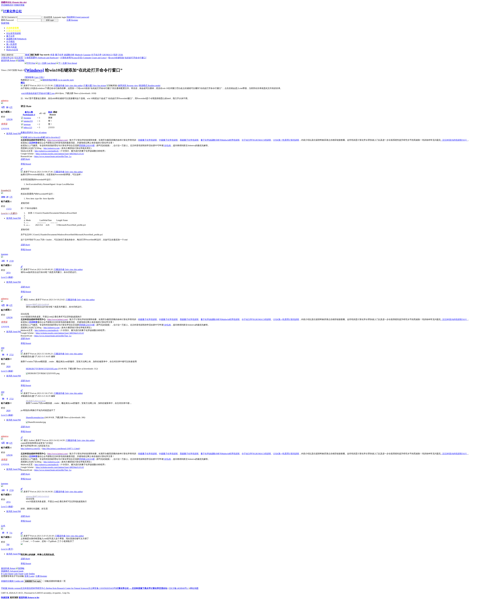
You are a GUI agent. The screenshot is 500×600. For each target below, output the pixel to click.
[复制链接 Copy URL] (34, 77)
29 (7, 197)
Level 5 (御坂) (7, 277)
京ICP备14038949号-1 (179, 588)
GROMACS (107, 55)
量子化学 (10, 36)
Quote (20, 574)
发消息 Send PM (13, 133)
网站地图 (194, 588)
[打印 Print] (30, 63)
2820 (8, 366)
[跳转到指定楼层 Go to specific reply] (57, 80)
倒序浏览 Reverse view (128, 85)
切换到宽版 (19, 5)
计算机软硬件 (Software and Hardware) (42, 58)
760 (7, 544)
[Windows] (34, 70)
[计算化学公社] (11, 11)
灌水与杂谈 (11, 47)
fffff (2, 348)
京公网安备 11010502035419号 (102, 588)
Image (10, 574)
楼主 (23, 83)
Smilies (32, 574)
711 (10, 533)
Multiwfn (79, 55)
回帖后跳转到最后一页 (55, 581)
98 (3, 354)
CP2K (120, 55)
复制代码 (25, 189)
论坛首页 (13, 33)
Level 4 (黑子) (7, 549)
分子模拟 (10, 41)
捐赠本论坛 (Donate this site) (14, 2)
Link (16, 574)
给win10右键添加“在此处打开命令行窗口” (127, 58)
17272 (8, 209)
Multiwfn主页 (12, 50)
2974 (8, 273)
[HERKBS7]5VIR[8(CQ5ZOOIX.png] (43, 373)
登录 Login (29, 576)
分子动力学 (96, 55)
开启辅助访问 (7, 5)
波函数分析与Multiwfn (16, 39)
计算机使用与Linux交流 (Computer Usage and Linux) (83, 58)
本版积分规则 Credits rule (12, 581)
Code (26, 574)
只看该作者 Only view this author (68, 85)
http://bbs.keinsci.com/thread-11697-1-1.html (60, 448)
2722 (11, 355)
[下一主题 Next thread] (66, 63)
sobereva (4, 100)
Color (5, 574)
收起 (50, 112)
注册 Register (72, 20)
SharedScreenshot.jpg (35, 417)
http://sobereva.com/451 (30, 448)
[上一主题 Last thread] (46, 63)
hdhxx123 (28, 127)
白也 (3, 526)
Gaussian (87, 55)
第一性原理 (11, 44)
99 (7, 107)
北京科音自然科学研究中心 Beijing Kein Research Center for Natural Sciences (54, 588)
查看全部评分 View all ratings (34, 132)
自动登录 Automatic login (55, 17)
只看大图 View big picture (95, 85)
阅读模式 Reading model (149, 85)
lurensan (27, 124)
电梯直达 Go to (27, 80)
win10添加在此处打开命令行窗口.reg (38, 93)
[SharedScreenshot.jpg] (36, 422)
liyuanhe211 (6, 190)
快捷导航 (5, 23)
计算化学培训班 (13, 31)
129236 (9, 119)
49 (3, 532)
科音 (52, 55)
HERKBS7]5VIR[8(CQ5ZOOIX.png (41, 369)
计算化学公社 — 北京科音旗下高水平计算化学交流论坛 (141, 588)
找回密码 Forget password (78, 17)
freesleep (27, 118)
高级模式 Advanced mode (12, 571)
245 (3, 261)
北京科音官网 (12, 28)
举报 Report (26, 164)
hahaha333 (28, 121)
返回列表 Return (8, 60)
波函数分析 (69, 55)
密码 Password (7, 20)
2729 (11, 261)
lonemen (4, 254)
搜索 (27, 55)
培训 (115, 55)
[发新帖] (20, 60)
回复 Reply (25, 159)
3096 (3, 197)
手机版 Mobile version (10, 588)
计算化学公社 (7, 58)
